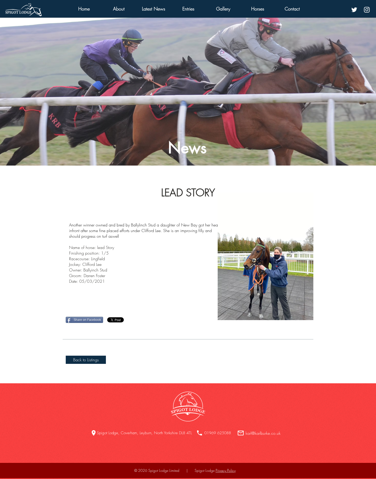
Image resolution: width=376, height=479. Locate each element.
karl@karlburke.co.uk (263, 433)
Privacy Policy (226, 470)
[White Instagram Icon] (367, 10)
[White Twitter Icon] (354, 10)
